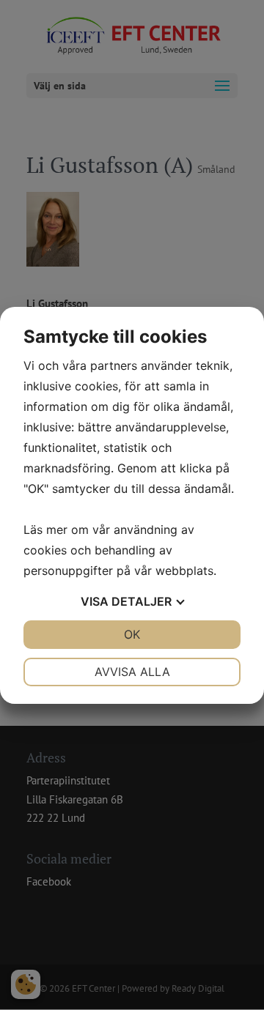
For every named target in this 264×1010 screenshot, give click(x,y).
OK (132, 634)
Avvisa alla (132, 671)
